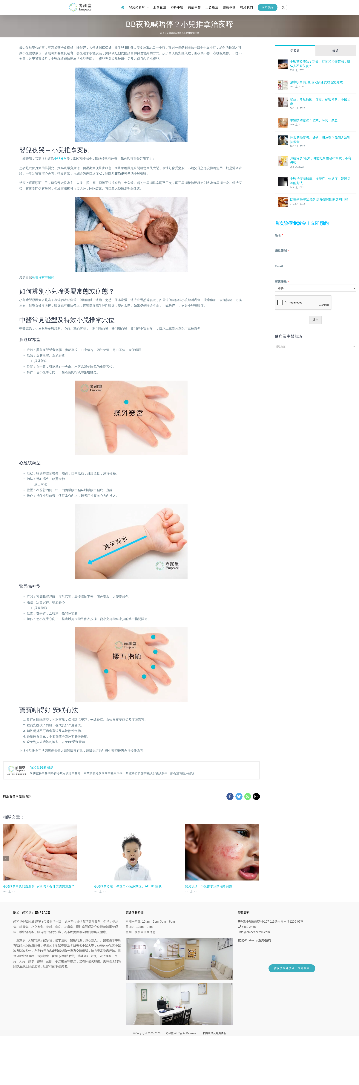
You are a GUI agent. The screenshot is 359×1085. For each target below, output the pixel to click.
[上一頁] (6, 858)
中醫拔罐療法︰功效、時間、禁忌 (314, 120)
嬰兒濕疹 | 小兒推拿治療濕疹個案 (117, 886)
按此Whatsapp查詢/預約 (254, 940)
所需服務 (282, 281)
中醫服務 (28, 956)
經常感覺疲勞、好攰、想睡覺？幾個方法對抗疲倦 (320, 140)
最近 (335, 50)
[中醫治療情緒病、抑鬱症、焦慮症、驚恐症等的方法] (283, 179)
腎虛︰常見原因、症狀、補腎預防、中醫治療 (320, 102)
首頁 (162, 33)
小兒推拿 (60, 159)
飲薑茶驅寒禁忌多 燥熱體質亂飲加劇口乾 (319, 199)
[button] (284, 7)
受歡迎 (295, 50)
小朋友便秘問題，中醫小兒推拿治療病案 (213, 886)
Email (279, 266)
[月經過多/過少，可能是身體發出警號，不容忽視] (283, 159)
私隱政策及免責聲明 (214, 1033)
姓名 (279, 235)
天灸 (22, 961)
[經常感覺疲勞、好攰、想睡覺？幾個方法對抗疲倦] (283, 138)
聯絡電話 (282, 250)
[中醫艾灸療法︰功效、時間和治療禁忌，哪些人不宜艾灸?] (283, 62)
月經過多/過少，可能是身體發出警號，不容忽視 (320, 160)
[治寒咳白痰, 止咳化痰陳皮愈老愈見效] (283, 83)
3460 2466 (249, 926)
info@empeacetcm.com (254, 932)
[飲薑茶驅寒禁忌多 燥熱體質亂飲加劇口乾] (283, 200)
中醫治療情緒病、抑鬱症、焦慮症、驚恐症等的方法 (320, 181)
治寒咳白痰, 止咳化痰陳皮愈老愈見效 (316, 82)
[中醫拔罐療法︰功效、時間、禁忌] (283, 121)
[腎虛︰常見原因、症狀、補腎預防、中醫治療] (283, 100)
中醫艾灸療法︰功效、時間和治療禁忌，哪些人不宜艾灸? (320, 64)
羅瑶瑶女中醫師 (43, 277)
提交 (315, 320)
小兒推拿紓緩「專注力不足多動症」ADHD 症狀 (37, 886)
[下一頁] (256, 858)
